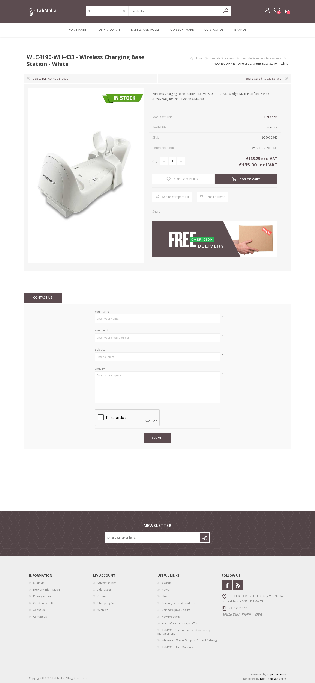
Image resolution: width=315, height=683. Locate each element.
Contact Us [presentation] (42, 297)
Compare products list (176, 610)
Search (166, 583)
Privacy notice (42, 596)
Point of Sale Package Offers (180, 623)
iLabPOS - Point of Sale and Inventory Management (184, 631)
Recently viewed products (178, 603)
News (165, 589)
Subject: (100, 349)
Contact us (40, 616)
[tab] (43, 298)
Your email (102, 330)
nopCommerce (276, 674)
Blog (164, 596)
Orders (102, 596)
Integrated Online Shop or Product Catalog (189, 640)
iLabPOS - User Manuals (177, 647)
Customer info (107, 583)
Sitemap (38, 583)
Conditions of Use (44, 603)
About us (39, 610)
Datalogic (271, 117)
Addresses (105, 589)
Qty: (155, 161)
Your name (102, 311)
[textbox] (174, 11)
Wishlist (103, 610)
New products (171, 616)
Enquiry (100, 368)
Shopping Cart (286, 10)
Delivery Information (46, 589)
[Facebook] (227, 585)
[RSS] (238, 585)
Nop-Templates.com (273, 679)
